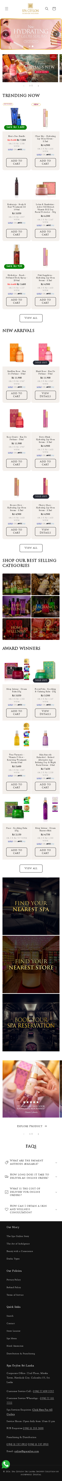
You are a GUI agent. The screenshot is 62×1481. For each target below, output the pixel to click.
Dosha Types (13, 1258)
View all (31, 318)
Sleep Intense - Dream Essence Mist (45, 829)
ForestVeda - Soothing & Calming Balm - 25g (45, 690)
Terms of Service (15, 1294)
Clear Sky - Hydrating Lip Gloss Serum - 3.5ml (45, 138)
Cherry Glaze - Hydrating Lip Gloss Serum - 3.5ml (45, 507)
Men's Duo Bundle (16, 136)
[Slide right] (38, 86)
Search (10, 1315)
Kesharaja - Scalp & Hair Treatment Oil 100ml (16, 207)
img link (8, 56)
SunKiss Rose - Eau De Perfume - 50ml (16, 372)
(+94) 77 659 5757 (43, 1391)
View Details (45, 395)
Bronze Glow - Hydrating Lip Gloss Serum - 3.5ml (16, 507)
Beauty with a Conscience (20, 1251)
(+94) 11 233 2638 (33, 1428)
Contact (11, 1323)
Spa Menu (12, 1338)
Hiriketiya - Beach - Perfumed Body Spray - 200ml (16, 277)
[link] (31, 34)
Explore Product (29, 1126)
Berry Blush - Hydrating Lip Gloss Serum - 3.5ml (45, 439)
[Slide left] (23, 86)
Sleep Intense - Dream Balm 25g (16, 690)
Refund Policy (14, 1287)
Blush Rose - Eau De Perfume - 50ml (45, 372)
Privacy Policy (14, 1279)
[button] (6, 8)
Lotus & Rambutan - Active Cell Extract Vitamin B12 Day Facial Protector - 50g (45, 208)
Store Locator (14, 1330)
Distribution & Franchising (21, 1353)
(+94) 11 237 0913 (38, 1444)
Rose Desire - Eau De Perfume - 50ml (17, 438)
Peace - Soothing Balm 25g (16, 829)
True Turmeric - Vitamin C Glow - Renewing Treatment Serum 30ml (16, 759)
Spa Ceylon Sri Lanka (23, 1472)
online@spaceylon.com (26, 1451)
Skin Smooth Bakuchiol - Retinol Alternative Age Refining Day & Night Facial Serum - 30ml (45, 760)
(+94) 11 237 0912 (17, 1444)
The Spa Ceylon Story (18, 1236)
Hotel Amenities (15, 1345)
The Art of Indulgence (18, 1243)
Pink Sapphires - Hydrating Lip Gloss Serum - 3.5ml (45, 277)
